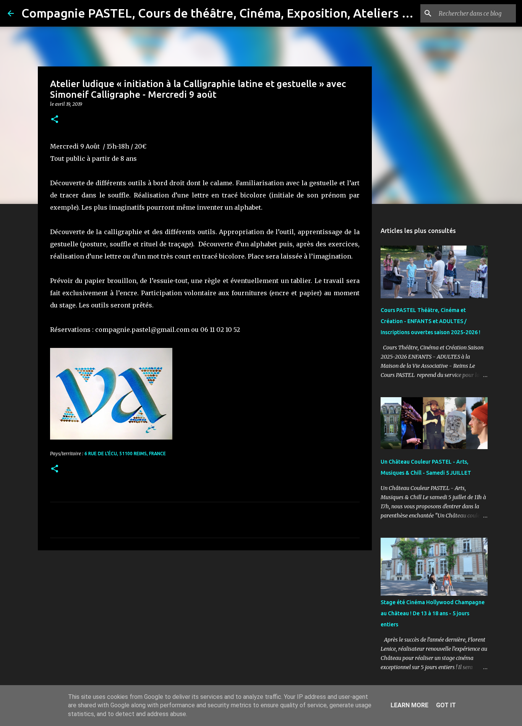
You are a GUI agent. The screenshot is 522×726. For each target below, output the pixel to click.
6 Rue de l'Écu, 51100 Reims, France (125, 453)
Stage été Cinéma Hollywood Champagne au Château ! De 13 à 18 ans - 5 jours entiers (433, 613)
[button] (54, 120)
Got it (446, 705)
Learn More (409, 705)
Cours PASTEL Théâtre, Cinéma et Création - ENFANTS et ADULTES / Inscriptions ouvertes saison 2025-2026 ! (430, 321)
